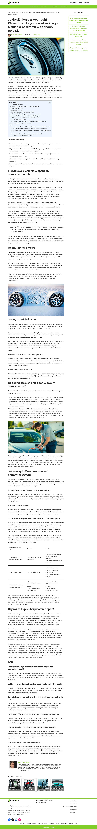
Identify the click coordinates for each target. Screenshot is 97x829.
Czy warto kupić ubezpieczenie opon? (21, 123)
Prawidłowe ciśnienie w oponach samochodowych (24, 106)
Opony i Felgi (15, 12)
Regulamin (22, 823)
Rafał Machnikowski (17, 34)
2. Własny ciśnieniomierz (19, 119)
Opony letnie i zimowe (16, 108)
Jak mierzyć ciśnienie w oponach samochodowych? (25, 116)
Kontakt (86, 3)
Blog (80, 3)
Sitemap (71, 823)
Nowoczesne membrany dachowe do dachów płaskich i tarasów (79, 42)
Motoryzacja (73, 809)
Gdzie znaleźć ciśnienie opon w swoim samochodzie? (25, 114)
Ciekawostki (73, 804)
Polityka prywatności (31, 823)
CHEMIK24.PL (46, 827)
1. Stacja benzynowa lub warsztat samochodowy (25, 117)
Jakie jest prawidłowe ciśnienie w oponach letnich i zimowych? (30, 128)
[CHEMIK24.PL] (13, 2)
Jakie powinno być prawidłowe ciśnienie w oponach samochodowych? (31, 127)
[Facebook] (9, 819)
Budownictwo (73, 801)
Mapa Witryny (64, 823)
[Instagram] (19, 819)
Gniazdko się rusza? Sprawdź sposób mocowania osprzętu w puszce (78, 20)
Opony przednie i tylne (16, 110)
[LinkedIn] (16, 819)
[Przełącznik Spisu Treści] (49, 102)
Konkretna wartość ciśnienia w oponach (23, 112)
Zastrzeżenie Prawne (42, 823)
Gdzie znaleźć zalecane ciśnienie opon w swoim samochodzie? (30, 132)
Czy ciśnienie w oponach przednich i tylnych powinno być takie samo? (32, 130)
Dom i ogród (63, 7)
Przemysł (72, 812)
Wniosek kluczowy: (18, 104)
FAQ (11, 125)
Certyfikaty (73, 3)
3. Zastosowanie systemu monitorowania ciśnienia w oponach (30, 121)
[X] (12, 819)
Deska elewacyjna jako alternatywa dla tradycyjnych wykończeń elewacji (78, 28)
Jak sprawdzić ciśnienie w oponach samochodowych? (27, 134)
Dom (9, 12)
